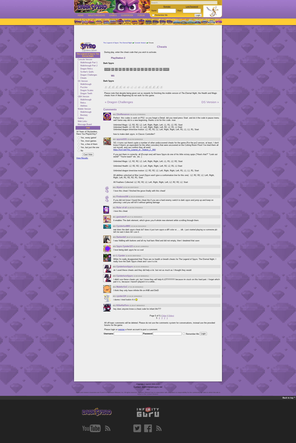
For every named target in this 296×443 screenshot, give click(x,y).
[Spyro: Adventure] (127, 22)
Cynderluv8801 (123, 226)
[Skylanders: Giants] (183, 22)
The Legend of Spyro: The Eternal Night (88, 55)
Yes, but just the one (90, 147)
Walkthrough (85, 84)
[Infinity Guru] (148, 412)
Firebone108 (122, 196)
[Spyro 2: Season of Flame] (113, 22)
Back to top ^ (289, 398)
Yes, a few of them (89, 144)
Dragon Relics (86, 69)
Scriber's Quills (87, 72)
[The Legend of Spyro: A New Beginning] (155, 22)
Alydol (119, 187)
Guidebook (127, 15)
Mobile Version (84, 109)
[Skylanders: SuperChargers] (204, 22)
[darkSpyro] (96, 412)
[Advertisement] (148, 34)
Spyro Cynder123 (124, 246)
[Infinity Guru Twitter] (137, 428)
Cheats (83, 78)
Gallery (81, 118)
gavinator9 (121, 217)
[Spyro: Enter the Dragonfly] (120, 22)
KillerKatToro (122, 305)
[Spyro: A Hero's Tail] (141, 22)
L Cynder (120, 255)
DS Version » (210, 102)
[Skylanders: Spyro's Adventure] (176, 22)
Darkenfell (121, 237)
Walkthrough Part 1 (88, 62)
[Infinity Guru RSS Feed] (159, 428)
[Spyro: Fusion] (134, 22)
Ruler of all (121, 207)
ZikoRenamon (123, 114)
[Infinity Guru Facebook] (148, 428)
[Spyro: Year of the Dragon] (98, 22)
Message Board (85, 124)
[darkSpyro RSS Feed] (107, 428)
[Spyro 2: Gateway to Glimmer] (91, 22)
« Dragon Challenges (119, 102)
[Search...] (219, 2)
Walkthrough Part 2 (88, 65)
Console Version (85, 59)
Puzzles (84, 87)
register (121, 329)
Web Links (82, 121)
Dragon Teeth (86, 93)
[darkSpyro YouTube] (91, 428)
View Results (82, 158)
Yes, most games (88, 141)
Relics (83, 103)
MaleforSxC (121, 287)
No (82, 150)
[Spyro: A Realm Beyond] (218, 22)
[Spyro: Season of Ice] (105, 22)
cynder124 (121, 296)
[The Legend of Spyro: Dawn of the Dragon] (169, 22)
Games (113, 15)
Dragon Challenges (88, 75)
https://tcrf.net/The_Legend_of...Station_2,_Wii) (134, 150)
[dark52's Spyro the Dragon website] (112, 6)
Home (81, 15)
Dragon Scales (86, 90)
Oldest (171, 316)
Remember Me (161, 15)
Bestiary (84, 115)
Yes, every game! (88, 137)
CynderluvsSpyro (124, 266)
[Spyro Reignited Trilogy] (77, 22)
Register (167, 7)
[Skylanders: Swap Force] (190, 22)
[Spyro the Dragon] (84, 22)
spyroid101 (121, 139)
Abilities (83, 106)
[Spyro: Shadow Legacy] (148, 22)
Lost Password (192, 7)
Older (164, 316)
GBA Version (83, 96)
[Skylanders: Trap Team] (197, 22)
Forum (141, 15)
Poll (88, 128)
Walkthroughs (96, 15)
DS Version (83, 81)
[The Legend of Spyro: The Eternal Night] (162, 22)
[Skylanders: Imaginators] (211, 22)
